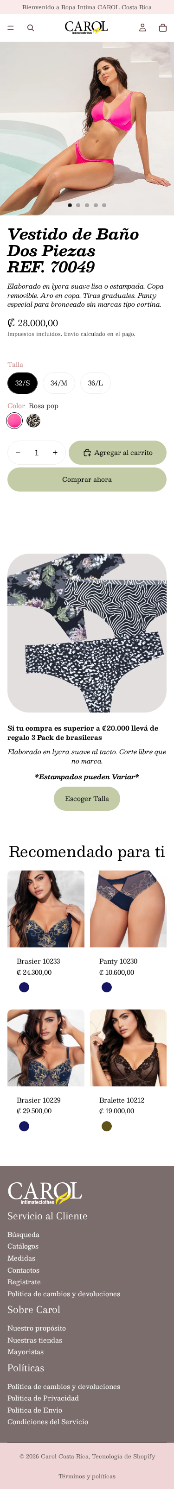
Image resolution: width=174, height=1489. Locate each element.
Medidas (21, 1257)
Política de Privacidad (43, 1397)
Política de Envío (34, 1409)
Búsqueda (23, 1234)
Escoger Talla (87, 798)
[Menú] (10, 27)
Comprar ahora (87, 479)
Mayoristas (25, 1351)
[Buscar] (30, 28)
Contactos (23, 1269)
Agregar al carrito (123, 452)
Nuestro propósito (36, 1327)
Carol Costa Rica (65, 1456)
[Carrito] (163, 28)
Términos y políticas (87, 1476)
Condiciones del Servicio (47, 1421)
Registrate (24, 1281)
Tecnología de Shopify (123, 1456)
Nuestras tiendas (34, 1339)
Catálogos (23, 1246)
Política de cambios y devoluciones (63, 1293)
